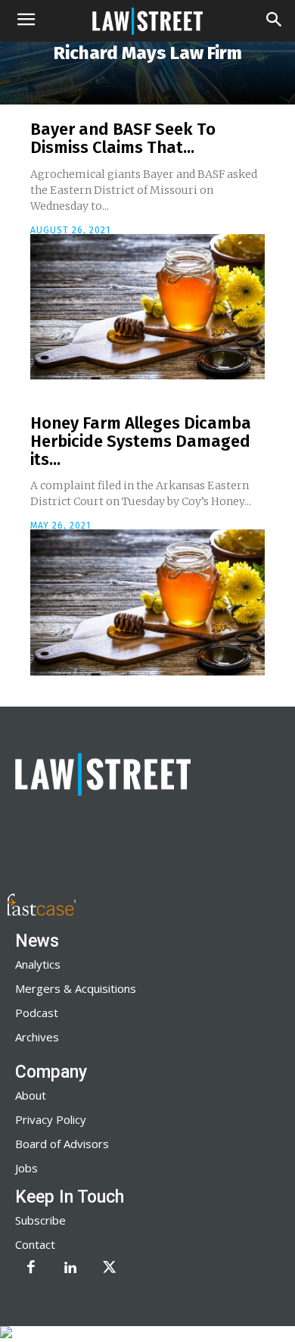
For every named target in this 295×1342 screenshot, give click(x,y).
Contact (35, 1244)
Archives (37, 1036)
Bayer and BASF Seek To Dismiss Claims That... (123, 138)
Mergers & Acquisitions (75, 988)
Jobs (26, 1167)
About (30, 1095)
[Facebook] (31, 1268)
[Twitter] (110, 1268)
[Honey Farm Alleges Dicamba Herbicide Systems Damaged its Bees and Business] (147, 602)
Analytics (38, 964)
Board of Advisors (62, 1143)
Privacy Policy (50, 1119)
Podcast (36, 1012)
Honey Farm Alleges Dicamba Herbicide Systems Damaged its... (140, 441)
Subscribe (40, 1220)
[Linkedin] (70, 1268)
